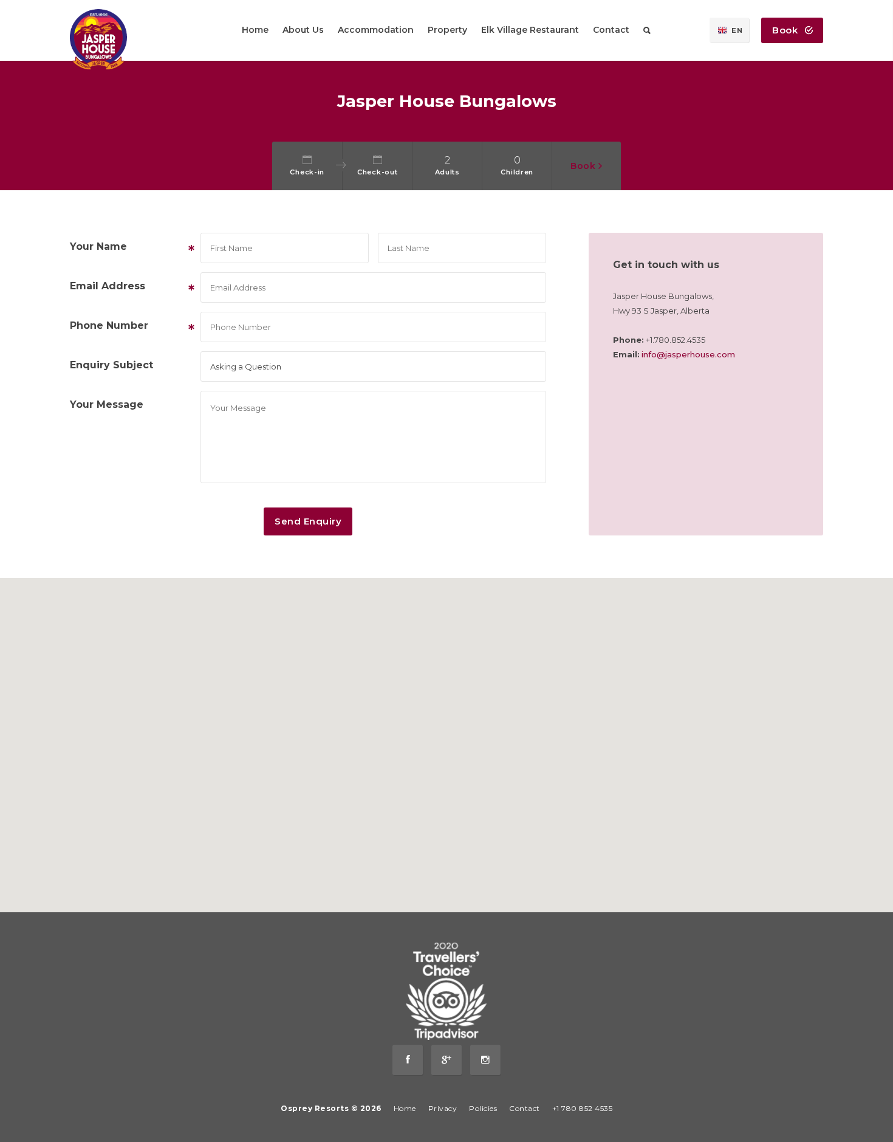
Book (786, 30)
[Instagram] (485, 1060)
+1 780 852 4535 (582, 1108)
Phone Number (130, 326)
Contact (524, 1108)
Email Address (130, 287)
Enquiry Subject (111, 365)
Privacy (442, 1108)
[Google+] (446, 1060)
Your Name (130, 247)
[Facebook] (407, 1060)
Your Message (106, 404)
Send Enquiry (308, 521)
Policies (483, 1108)
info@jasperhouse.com (688, 354)
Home (405, 1108)
